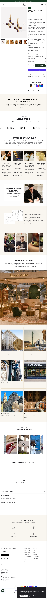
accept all (23, 595)
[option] (14, 22)
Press (34, 550)
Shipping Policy (27, 552)
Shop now (30, 1)
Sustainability (35, 558)
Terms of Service (27, 550)
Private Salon (35, 554)
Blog (34, 552)
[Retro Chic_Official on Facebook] (2, 558)
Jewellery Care (27, 548)
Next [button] (24, 23)
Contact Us (26, 561)
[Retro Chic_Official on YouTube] (7, 558)
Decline (32, 595)
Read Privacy (27, 592)
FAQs (25, 559)
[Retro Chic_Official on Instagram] (5, 558)
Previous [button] (3, 23)
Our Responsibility (36, 556)
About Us (35, 548)
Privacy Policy (26, 554)
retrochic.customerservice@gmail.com (8, 577)
